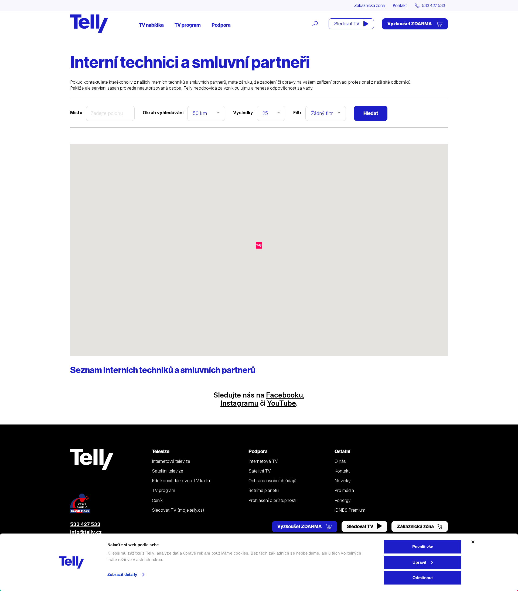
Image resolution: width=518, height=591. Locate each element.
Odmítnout (423, 577)
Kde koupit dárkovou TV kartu (181, 480)
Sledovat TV (347, 24)
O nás (340, 461)
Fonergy (343, 500)
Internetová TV (263, 461)
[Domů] (89, 23)
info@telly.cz (86, 532)
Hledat (370, 113)
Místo (76, 112)
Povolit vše (422, 546)
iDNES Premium (350, 510)
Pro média (344, 490)
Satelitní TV (259, 471)
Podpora (221, 25)
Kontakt (400, 5)
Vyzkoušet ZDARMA (410, 24)
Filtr (297, 112)
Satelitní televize (167, 471)
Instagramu (239, 403)
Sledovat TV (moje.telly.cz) (178, 510)
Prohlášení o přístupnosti (272, 500)
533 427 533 (85, 524)
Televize (160, 451)
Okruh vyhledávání (163, 112)
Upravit (419, 562)
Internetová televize (171, 461)
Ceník (157, 500)
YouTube (281, 403)
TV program (188, 25)
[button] (259, 245)
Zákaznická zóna (369, 5)
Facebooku (284, 395)
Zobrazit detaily (122, 574)
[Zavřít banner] (473, 542)
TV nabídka (151, 25)
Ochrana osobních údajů (272, 480)
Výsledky (243, 112)
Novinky (343, 480)
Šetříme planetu (263, 490)
